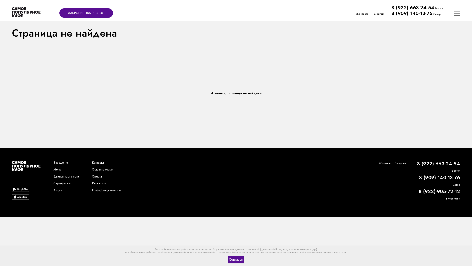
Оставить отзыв (102, 169)
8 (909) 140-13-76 (412, 13)
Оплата (97, 176)
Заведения (61, 163)
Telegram (378, 13)
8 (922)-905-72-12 (439, 191)
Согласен (236, 259)
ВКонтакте (362, 13)
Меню (57, 169)
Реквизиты (99, 183)
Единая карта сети (66, 176)
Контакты (98, 163)
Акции (57, 190)
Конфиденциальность (107, 190)
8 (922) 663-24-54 (413, 7)
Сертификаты (62, 183)
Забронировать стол (86, 13)
